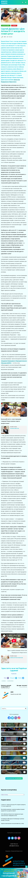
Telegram (12, 678)
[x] (26, 866)
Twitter (20, 678)
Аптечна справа (5, 25)
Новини (14, 25)
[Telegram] (12, 717)
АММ (5, 36)
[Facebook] (9, 717)
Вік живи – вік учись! (22, 686)
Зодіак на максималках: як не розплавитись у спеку (12, 823)
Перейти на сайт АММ (16, 694)
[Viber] (15, 717)
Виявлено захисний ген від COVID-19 (6, 687)
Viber (5, 678)
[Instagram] (18, 717)
